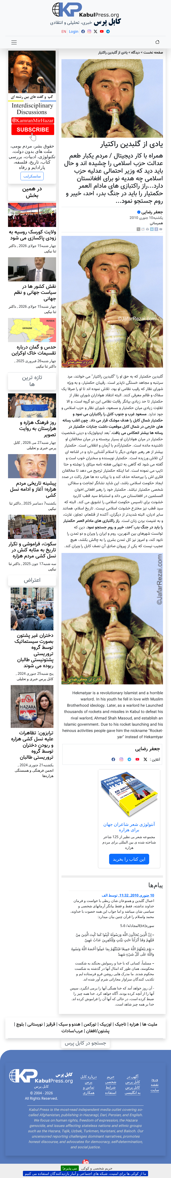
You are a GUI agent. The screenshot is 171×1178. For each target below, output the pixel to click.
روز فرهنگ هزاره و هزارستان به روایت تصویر (37, 429)
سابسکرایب (32, 176)
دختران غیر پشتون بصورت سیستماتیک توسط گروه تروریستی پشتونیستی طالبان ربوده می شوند (33, 651)
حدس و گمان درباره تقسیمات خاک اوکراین (34, 350)
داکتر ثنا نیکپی (46, 366)
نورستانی (35, 1024)
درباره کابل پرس (88, 1079)
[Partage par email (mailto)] (161, 229)
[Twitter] (145, 760)
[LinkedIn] (152, 229)
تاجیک (120, 1024)
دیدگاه (135, 53)
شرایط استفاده (110, 1090)
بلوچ (20, 1024)
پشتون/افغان (98, 1031)
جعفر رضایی (152, 212)
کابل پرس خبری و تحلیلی (35, 678)
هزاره (134, 1024)
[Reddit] (143, 229)
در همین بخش (32, 192)
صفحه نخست (153, 53)
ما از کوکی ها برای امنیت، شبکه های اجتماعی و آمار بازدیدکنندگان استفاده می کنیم (85, 1173)
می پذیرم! (70, 1168)
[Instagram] (121, 760)
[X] (138, 229)
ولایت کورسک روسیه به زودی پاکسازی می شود (32, 235)
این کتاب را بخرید (129, 859)
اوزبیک (106, 1024)
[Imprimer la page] (147, 229)
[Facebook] (156, 229)
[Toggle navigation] (14, 42)
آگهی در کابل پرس (132, 1079)
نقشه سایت (155, 1087)
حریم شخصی (110, 1079)
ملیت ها (149, 1024)
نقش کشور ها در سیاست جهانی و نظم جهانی (35, 293)
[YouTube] (137, 760)
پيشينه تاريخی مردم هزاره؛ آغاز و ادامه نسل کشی (33, 489)
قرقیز (50, 1024)
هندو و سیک (69, 1024)
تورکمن (90, 1024)
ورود (154, 1079)
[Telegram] (129, 760)
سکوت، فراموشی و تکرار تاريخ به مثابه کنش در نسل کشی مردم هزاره (32, 550)
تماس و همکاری (88, 1090)
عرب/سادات (72, 1031)
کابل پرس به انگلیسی (132, 1090)
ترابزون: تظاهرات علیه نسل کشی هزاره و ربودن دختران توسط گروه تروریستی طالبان (32, 745)
